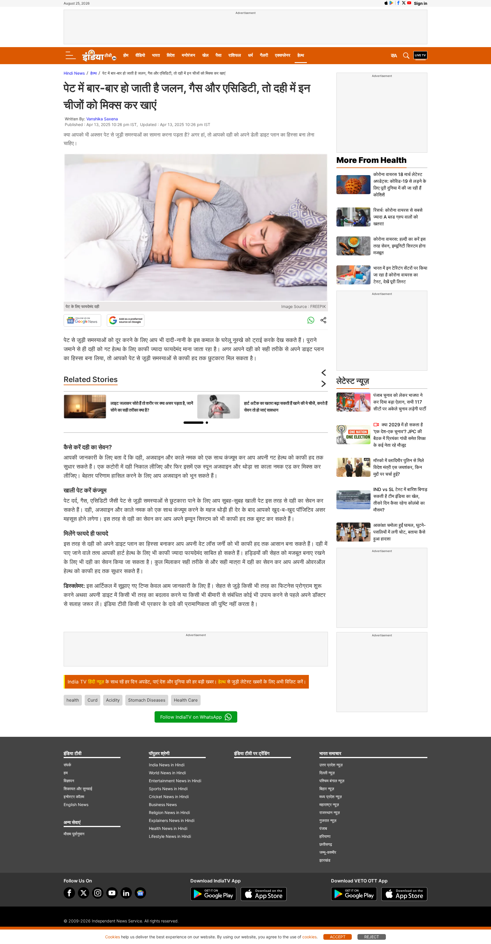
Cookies (112, 936)
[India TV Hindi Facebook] (398, 3)
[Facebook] (69, 893)
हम (66, 772)
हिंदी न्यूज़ (96, 682)
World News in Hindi (167, 772)
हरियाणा (324, 836)
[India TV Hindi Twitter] (404, 3)
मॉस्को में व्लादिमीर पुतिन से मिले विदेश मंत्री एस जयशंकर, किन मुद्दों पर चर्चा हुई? (398, 467)
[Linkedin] (126, 893)
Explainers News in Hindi (171, 820)
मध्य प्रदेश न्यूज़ (330, 796)
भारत (156, 55)
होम (125, 55)
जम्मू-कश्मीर (327, 852)
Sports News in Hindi (168, 788)
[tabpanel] (129, 407)
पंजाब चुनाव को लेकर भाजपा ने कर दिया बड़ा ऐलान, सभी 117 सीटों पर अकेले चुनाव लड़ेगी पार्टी (399, 402)
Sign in (420, 3)
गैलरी (264, 55)
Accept (338, 936)
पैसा (218, 55)
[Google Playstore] (213, 894)
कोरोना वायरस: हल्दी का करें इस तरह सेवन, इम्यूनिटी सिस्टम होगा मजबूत (399, 245)
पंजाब (323, 828)
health (72, 700)
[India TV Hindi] (99, 55)
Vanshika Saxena (102, 118)
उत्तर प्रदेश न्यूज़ (331, 764)
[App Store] (264, 894)
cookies (309, 936)
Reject (371, 936)
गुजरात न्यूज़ (327, 820)
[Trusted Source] (125, 320)
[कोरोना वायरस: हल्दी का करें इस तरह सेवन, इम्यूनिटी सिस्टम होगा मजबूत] (353, 245)
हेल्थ (300, 55)
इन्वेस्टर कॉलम (74, 796)
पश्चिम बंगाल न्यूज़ (331, 780)
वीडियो (140, 55)
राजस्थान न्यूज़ (329, 812)
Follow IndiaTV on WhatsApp (191, 717)
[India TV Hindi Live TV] (420, 55)
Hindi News (74, 73)
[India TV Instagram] (97, 893)
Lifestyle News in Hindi (170, 836)
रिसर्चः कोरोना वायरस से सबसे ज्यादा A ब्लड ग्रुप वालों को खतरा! (398, 216)
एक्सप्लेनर (282, 55)
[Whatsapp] (310, 320)
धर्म (250, 55)
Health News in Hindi (168, 828)
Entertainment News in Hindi (175, 780)
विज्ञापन (69, 780)
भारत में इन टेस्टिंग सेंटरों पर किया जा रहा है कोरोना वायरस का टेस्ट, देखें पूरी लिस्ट (400, 274)
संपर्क (67, 764)
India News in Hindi (166, 764)
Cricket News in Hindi (169, 796)
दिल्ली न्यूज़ (327, 772)
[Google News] (82, 320)
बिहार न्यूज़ (326, 788)
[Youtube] (112, 893)
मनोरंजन (188, 55)
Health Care (186, 700)
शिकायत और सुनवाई (78, 788)
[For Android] (354, 894)
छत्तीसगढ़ (325, 844)
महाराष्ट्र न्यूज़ (329, 804)
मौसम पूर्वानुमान (74, 833)
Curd (92, 700)
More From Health (371, 160)
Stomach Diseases (146, 700)
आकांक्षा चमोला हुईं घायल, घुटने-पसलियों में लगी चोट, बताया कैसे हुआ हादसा (399, 532)
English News (76, 804)
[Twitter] (83, 893)
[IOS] (386, 3)
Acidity (113, 700)
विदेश (171, 55)
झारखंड (324, 860)
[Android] (392, 3)
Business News (163, 804)
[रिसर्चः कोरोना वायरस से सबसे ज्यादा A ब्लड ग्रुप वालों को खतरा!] (353, 216)
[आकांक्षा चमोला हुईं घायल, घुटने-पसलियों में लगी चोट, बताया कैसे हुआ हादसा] (353, 532)
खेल (205, 55)
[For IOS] (404, 894)
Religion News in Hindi (169, 812)
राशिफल (234, 55)
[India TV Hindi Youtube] (409, 3)
